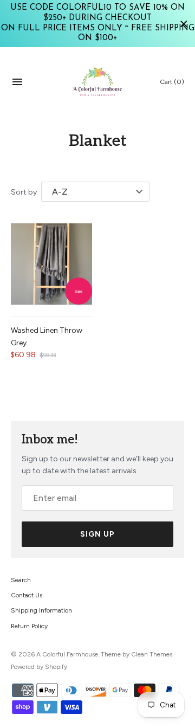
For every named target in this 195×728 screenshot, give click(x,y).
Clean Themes (151, 654)
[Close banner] (184, 23)
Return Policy (29, 626)
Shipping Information (41, 610)
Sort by (24, 192)
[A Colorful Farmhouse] (98, 82)
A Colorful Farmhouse (67, 654)
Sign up (97, 534)
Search (21, 580)
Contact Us (26, 595)
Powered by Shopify (39, 667)
